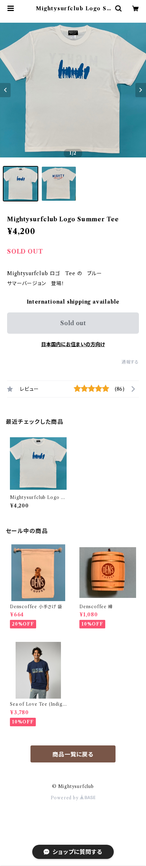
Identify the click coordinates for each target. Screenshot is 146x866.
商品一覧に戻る (73, 754)
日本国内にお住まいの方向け (73, 344)
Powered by (65, 797)
